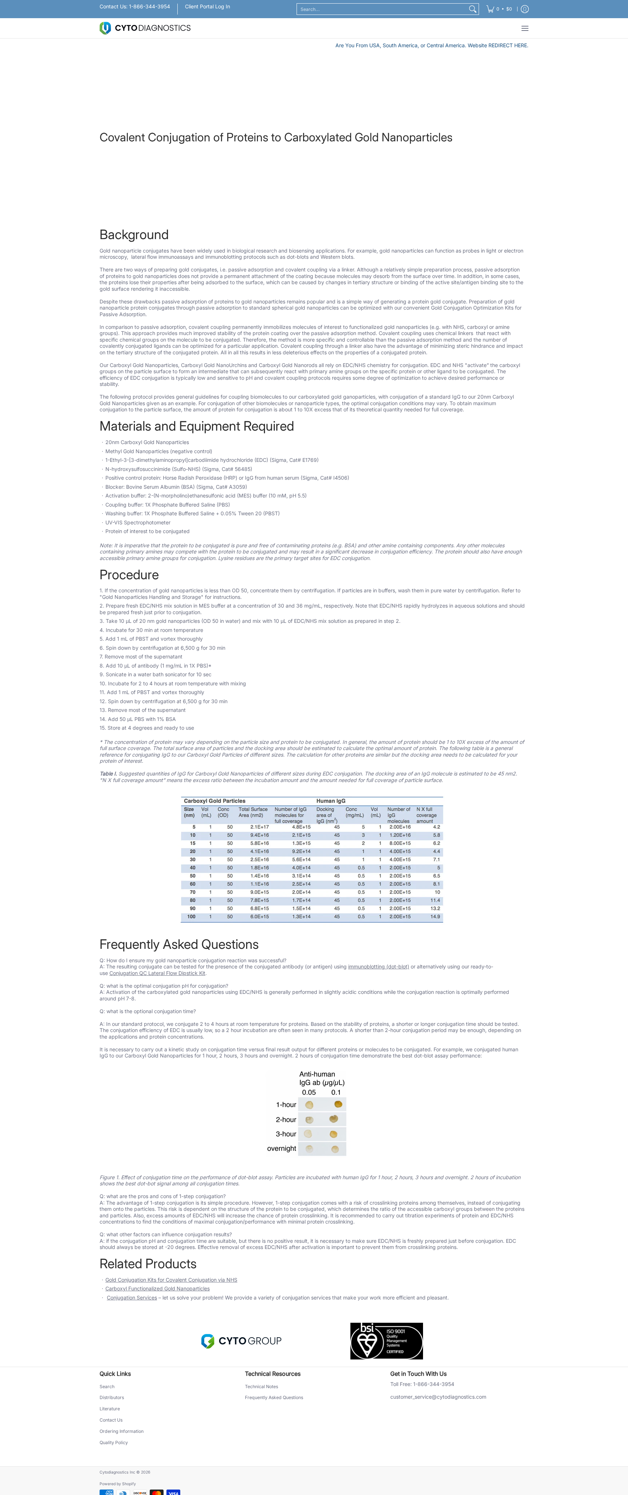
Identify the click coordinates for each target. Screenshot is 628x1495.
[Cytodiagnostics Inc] (145, 28)
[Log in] (525, 9)
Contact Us (111, 1420)
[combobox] (382, 9)
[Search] (473, 9)
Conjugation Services (132, 1297)
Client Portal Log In (207, 6)
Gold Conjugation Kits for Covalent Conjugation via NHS (171, 1280)
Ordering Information (122, 1431)
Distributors (112, 1397)
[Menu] (524, 28)
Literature (110, 1408)
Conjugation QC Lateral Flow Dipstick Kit (157, 973)
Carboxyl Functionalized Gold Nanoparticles (157, 1288)
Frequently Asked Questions (274, 1397)
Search (107, 1386)
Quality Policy (114, 1442)
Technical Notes (261, 1386)
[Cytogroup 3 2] (241, 1341)
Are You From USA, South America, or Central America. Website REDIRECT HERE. (431, 45)
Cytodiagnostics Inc (117, 1472)
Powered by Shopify (118, 1484)
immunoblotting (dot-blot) (378, 966)
